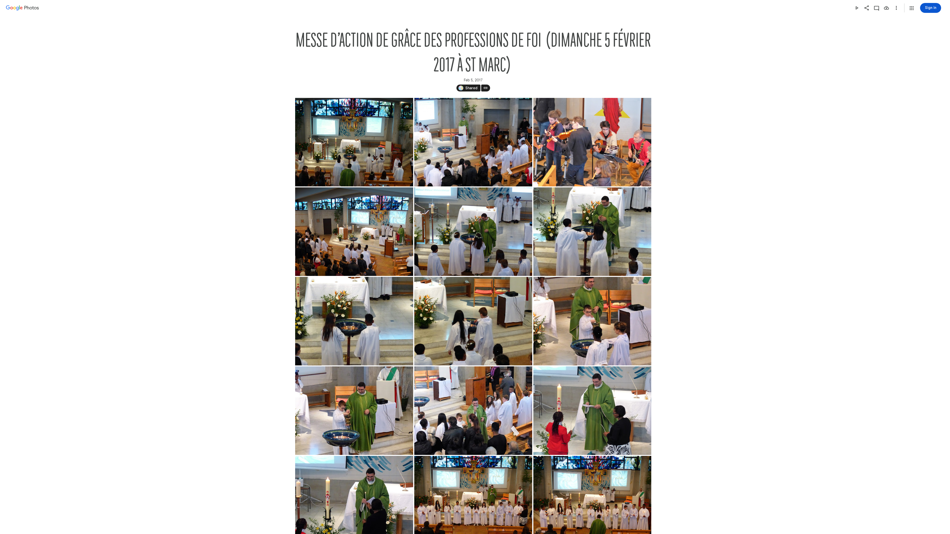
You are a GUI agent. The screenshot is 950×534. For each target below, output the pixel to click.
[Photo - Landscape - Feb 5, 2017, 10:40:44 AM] (473, 410)
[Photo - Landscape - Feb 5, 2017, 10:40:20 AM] (592, 321)
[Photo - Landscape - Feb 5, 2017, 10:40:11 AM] (473, 321)
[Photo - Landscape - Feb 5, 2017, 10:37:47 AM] (354, 231)
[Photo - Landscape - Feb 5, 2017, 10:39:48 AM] (473, 231)
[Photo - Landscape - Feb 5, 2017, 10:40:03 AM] (354, 321)
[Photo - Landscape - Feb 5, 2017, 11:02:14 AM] (592, 410)
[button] (912, 8)
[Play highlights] (857, 8)
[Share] (867, 8)
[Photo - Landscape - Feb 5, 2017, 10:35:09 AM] (354, 142)
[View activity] (876, 8)
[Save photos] (886, 8)
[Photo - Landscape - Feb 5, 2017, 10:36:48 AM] (592, 142)
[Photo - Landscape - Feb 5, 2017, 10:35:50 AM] (473, 142)
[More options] (896, 8)
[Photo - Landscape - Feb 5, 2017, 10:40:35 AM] (354, 410)
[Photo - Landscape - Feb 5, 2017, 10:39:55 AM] (592, 231)
